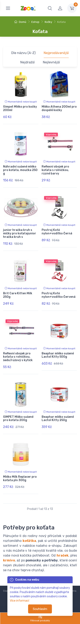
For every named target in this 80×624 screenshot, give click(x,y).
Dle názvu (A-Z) (23, 53)
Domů (22, 21)
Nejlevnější (51, 62)
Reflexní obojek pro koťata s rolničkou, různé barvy (55, 170)
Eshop (35, 21)
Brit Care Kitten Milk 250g (17, 295)
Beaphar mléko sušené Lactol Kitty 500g (58, 355)
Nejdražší (27, 62)
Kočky (48, 21)
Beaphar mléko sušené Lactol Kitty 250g (58, 418)
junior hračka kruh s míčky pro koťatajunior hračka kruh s (19, 233)
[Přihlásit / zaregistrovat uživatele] (60, 8)
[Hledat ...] (50, 8)
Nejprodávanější (56, 53)
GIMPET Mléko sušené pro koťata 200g (18, 418)
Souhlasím (40, 609)
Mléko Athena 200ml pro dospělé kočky (59, 108)
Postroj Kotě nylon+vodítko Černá (57, 231)
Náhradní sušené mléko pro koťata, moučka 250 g (20, 170)
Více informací (19, 600)
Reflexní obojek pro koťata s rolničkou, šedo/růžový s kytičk (18, 357)
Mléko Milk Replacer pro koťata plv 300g (20, 478)
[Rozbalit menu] (8, 8)
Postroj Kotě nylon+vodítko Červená (58, 295)
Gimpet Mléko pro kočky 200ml (20, 108)
